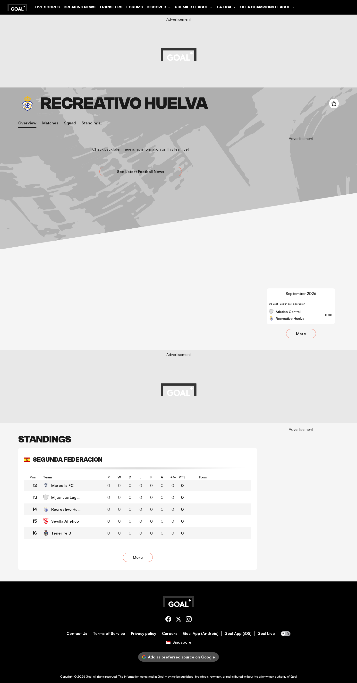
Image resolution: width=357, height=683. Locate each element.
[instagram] (189, 620)
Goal (89, 676)
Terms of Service (109, 633)
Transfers (110, 7)
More (301, 333)
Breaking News (79, 7)
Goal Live (266, 633)
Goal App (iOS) (238, 633)
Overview (27, 123)
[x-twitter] (178, 620)
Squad (70, 123)
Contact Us (77, 633)
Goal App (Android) (201, 633)
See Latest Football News (140, 171)
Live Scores (47, 7)
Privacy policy (143, 633)
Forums (134, 7)
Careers (169, 633)
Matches (50, 123)
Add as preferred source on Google (181, 657)
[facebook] (168, 620)
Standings (91, 123)
